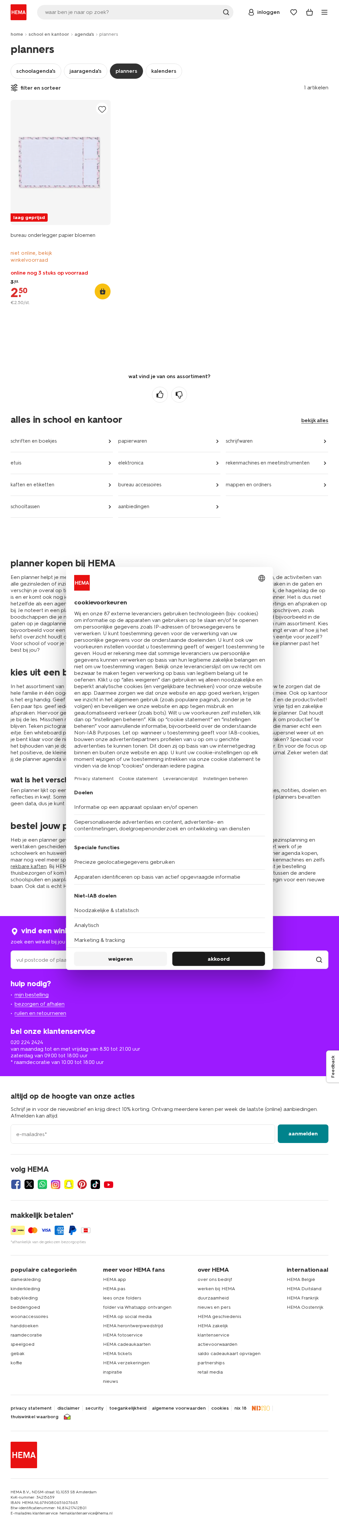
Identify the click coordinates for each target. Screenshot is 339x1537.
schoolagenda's (36, 71)
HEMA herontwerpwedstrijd (133, 1326)
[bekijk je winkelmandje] (309, 12)
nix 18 (240, 1408)
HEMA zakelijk (213, 1326)
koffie (16, 1363)
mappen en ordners (248, 485)
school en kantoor (48, 34)
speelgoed (22, 1344)
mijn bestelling (32, 994)
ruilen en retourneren (40, 1013)
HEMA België (301, 1279)
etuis (16, 463)
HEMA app (114, 1279)
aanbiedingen (133, 506)
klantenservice (213, 1335)
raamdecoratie (26, 1335)
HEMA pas (114, 1289)
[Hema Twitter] (29, 1184)
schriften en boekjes (34, 441)
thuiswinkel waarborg (34, 1417)
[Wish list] (294, 12)
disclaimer (68, 1408)
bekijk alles (314, 420)
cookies (220, 1408)
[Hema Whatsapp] (42, 1184)
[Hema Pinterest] (82, 1184)
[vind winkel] (319, 960)
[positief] (160, 395)
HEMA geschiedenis (219, 1316)
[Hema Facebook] (16, 1184)
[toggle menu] (324, 12)
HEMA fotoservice (123, 1335)
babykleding (24, 1298)
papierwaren (132, 441)
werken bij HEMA (216, 1289)
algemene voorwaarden (179, 1408)
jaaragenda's (86, 71)
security (94, 1408)
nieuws (110, 1381)
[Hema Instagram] (55, 1184)
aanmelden (303, 1133)
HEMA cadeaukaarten (127, 1344)
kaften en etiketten (32, 485)
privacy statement (31, 1408)
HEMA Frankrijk (303, 1298)
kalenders (163, 71)
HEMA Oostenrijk (305, 1307)
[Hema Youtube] (108, 1184)
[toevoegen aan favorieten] (102, 109)
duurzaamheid (213, 1298)
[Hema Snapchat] (68, 1184)
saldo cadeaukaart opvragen (229, 1353)
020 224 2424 (27, 1042)
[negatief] (179, 395)
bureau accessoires (139, 485)
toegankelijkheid (127, 1408)
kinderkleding (25, 1289)
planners (126, 71)
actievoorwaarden (217, 1344)
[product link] (61, 162)
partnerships (211, 1363)
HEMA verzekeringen (126, 1363)
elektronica (130, 463)
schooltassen (25, 506)
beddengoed (25, 1307)
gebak (17, 1353)
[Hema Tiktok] (95, 1184)
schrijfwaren (239, 441)
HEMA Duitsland (304, 1289)
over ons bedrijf (215, 1279)
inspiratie (112, 1372)
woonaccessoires (29, 1316)
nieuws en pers (214, 1307)
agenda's (84, 34)
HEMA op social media (127, 1316)
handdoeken (24, 1326)
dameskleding (26, 1279)
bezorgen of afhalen (40, 1004)
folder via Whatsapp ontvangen (137, 1307)
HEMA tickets (117, 1353)
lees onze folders (122, 1298)
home (17, 34)
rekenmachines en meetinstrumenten (268, 463)
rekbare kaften (29, 866)
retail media (210, 1372)
